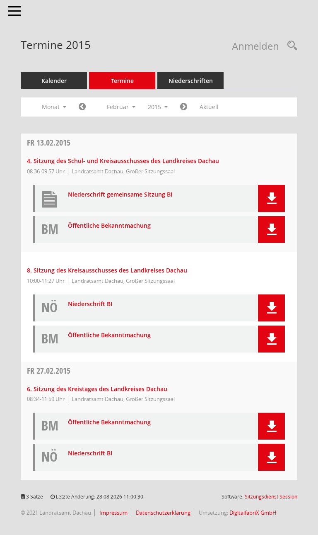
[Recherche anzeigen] (290, 46)
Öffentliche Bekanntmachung (109, 225)
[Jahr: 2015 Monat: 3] (183, 107)
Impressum (113, 512)
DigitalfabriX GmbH (253, 512)
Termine (122, 81)
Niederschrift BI (90, 304)
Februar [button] (118, 107)
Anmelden (255, 46)
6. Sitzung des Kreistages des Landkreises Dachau (97, 389)
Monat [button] (51, 107)
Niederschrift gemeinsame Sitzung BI (120, 194)
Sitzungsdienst (271, 496)
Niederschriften (191, 81)
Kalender (54, 81)
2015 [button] (155, 107)
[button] (271, 198)
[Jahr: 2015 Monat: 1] (82, 107)
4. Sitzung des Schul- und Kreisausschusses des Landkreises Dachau (123, 161)
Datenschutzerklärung (162, 512)
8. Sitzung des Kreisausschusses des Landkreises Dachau (107, 270)
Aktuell (209, 107)
